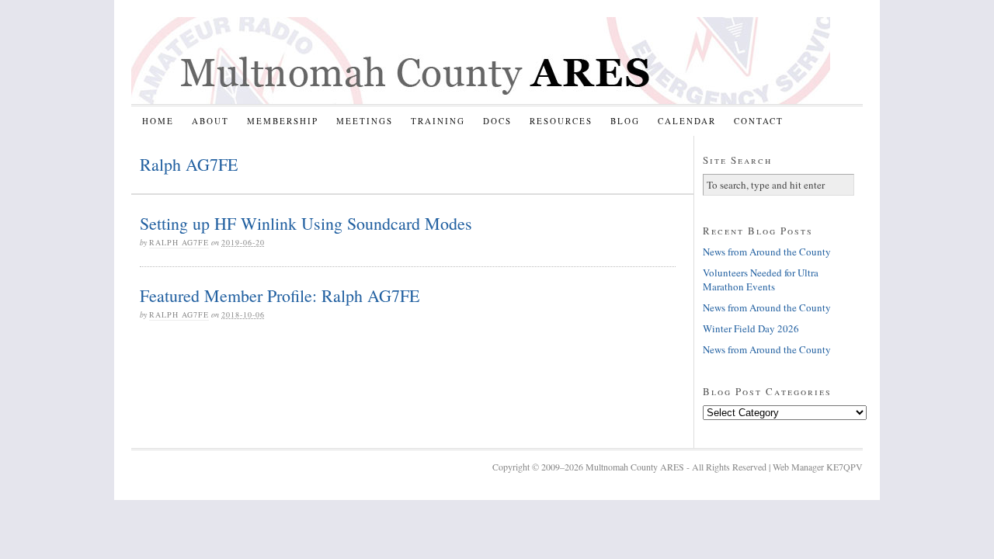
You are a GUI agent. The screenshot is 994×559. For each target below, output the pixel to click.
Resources (561, 121)
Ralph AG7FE (179, 242)
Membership (282, 121)
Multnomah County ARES (480, 60)
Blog (625, 121)
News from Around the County (767, 252)
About (210, 121)
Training (438, 121)
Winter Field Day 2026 (751, 328)
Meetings (364, 121)
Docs (497, 121)
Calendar (687, 121)
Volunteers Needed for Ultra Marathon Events (760, 279)
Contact (759, 121)
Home (158, 121)
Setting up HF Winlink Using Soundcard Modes (306, 223)
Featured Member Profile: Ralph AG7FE (279, 295)
